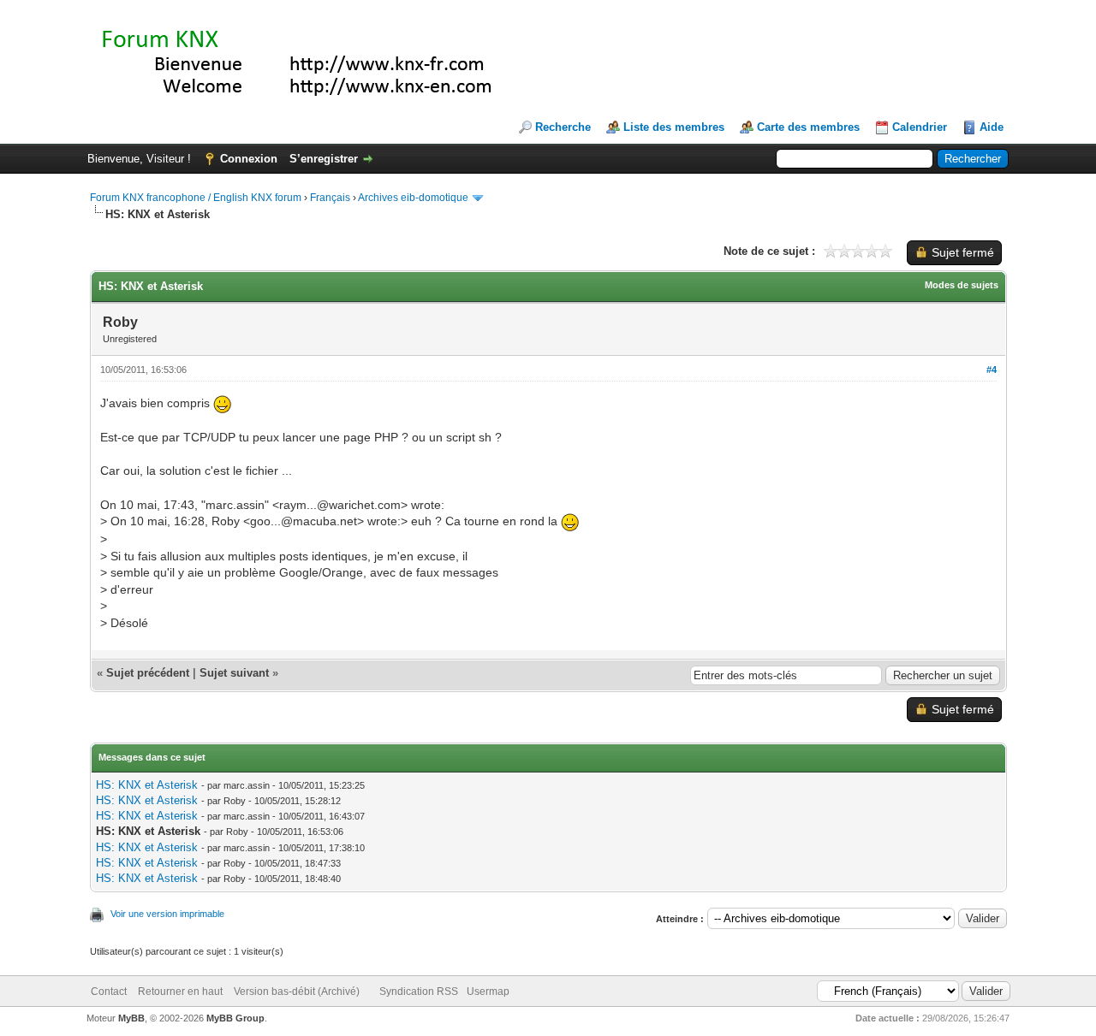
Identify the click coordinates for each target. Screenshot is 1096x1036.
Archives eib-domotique (413, 198)
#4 (991, 369)
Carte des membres (808, 127)
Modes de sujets (961, 285)
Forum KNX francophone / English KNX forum (195, 198)
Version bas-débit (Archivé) (297, 992)
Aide (992, 127)
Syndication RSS (418, 992)
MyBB (131, 1018)
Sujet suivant (234, 672)
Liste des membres (673, 127)
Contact (109, 992)
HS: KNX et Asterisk (147, 784)
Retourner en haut (180, 992)
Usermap (488, 992)
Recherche (563, 127)
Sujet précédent (147, 672)
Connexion (248, 158)
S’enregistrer (323, 158)
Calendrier (919, 127)
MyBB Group (235, 1018)
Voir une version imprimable (167, 914)
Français (330, 198)
